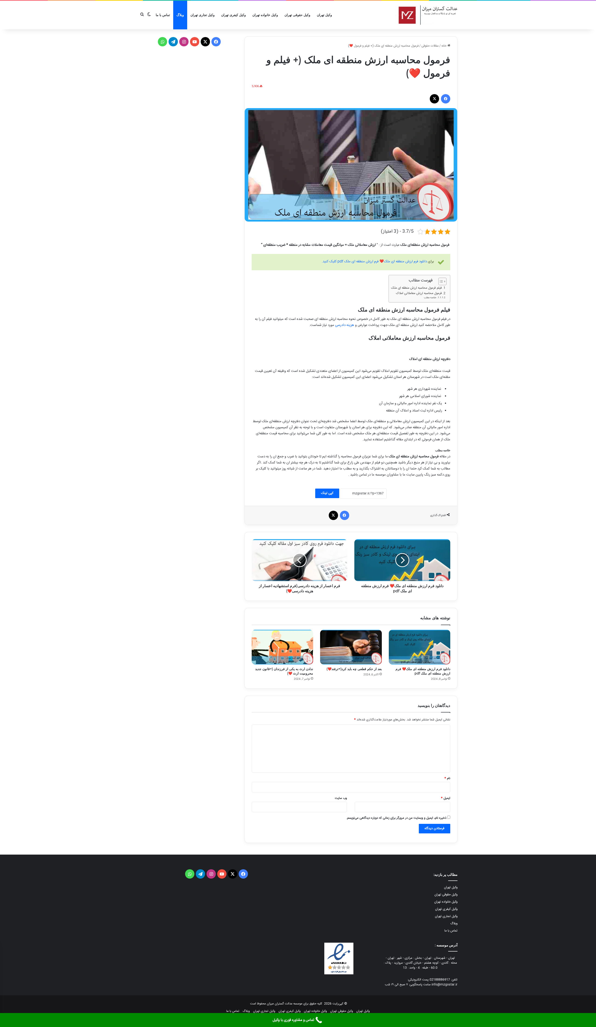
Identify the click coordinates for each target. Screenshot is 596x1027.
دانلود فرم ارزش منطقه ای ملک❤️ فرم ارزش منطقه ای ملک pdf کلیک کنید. (374, 261)
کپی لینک (327, 493)
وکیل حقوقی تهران (297, 15)
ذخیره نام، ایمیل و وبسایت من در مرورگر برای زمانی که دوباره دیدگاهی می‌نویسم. (396, 818)
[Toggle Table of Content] (440, 281)
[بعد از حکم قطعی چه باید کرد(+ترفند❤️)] (351, 647)
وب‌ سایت (341, 798)
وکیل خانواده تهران (265, 15)
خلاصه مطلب (430, 298)
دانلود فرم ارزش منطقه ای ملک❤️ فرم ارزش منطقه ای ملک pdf (423, 671)
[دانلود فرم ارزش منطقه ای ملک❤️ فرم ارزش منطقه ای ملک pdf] (419, 647)
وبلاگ (180, 15)
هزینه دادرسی (344, 325)
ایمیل (445, 798)
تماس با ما (163, 15)
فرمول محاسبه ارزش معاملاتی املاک (419, 293)
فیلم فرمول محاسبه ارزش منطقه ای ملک (416, 288)
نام (447, 778)
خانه (444, 45)
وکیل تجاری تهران (202, 15)
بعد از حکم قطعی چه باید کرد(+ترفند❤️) (354, 669)
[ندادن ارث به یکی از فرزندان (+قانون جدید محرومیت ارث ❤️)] (282, 647)
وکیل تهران (324, 15)
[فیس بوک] (445, 98)
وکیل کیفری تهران (233, 15)
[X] (434, 98)
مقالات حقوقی (430, 45)
